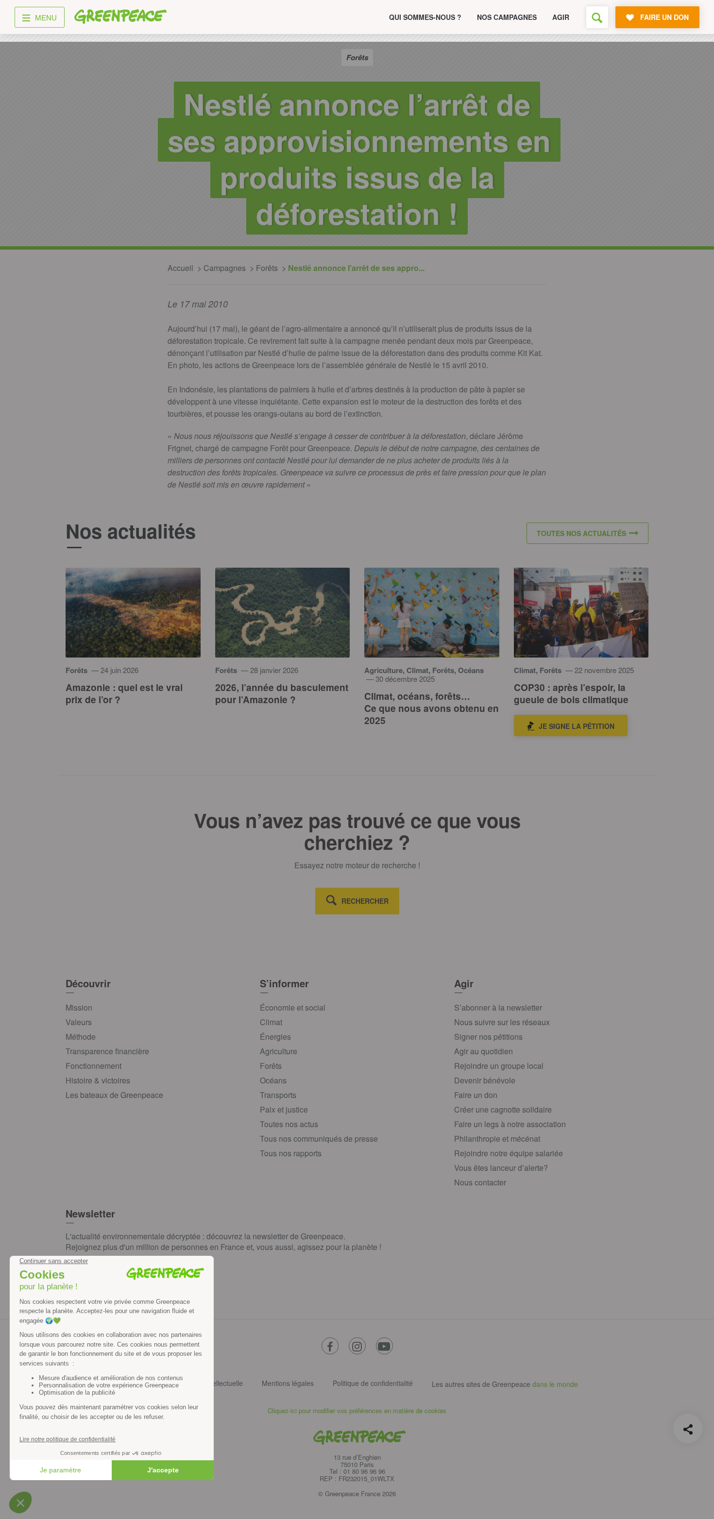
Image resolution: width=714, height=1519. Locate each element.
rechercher (365, 901)
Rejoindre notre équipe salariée (508, 1153)
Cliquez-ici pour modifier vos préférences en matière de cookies (357, 1410)
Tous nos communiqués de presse (319, 1138)
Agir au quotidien (483, 1051)
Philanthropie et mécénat (497, 1138)
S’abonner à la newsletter (498, 1007)
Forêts (271, 1065)
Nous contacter (480, 1182)
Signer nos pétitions (488, 1036)
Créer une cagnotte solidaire (503, 1109)
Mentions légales (288, 1383)
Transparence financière (107, 1051)
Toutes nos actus (289, 1124)
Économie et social (292, 1007)
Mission (79, 1007)
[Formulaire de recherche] (597, 17)
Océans (273, 1080)
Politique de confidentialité (373, 1383)
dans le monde (555, 1384)
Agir (560, 17)
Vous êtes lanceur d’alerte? (501, 1167)
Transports (278, 1094)
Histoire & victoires (98, 1080)
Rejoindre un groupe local (499, 1065)
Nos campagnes (507, 17)
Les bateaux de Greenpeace (114, 1094)
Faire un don (475, 1094)
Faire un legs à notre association (510, 1124)
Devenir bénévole (484, 1080)
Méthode (81, 1036)
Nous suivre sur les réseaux (502, 1022)
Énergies (275, 1036)
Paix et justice (284, 1109)
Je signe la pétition (576, 726)
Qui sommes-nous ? (425, 17)
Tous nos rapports (291, 1153)
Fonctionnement (93, 1065)
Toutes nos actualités (581, 533)
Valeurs (79, 1022)
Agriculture (278, 1051)
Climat (271, 1022)
